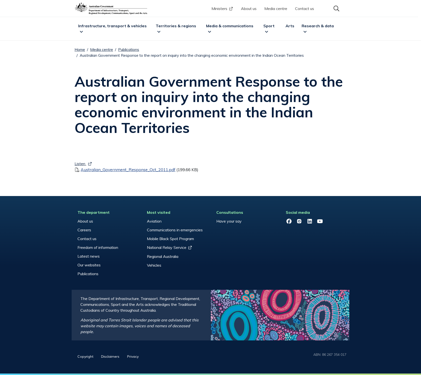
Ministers (219, 8)
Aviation (154, 221)
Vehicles (154, 265)
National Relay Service (166, 247)
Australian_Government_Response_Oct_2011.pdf (128, 169)
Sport (269, 25)
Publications (128, 49)
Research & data (318, 25)
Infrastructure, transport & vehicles (112, 25)
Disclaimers (110, 356)
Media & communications (229, 25)
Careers (84, 229)
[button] (336, 8)
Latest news (88, 256)
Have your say (229, 221)
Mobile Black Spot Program (170, 238)
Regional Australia (162, 256)
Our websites (89, 264)
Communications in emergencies (175, 229)
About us (249, 8)
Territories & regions (176, 25)
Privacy (133, 356)
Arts (290, 25)
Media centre (275, 8)
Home (80, 49)
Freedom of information (97, 247)
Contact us (304, 8)
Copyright (85, 356)
